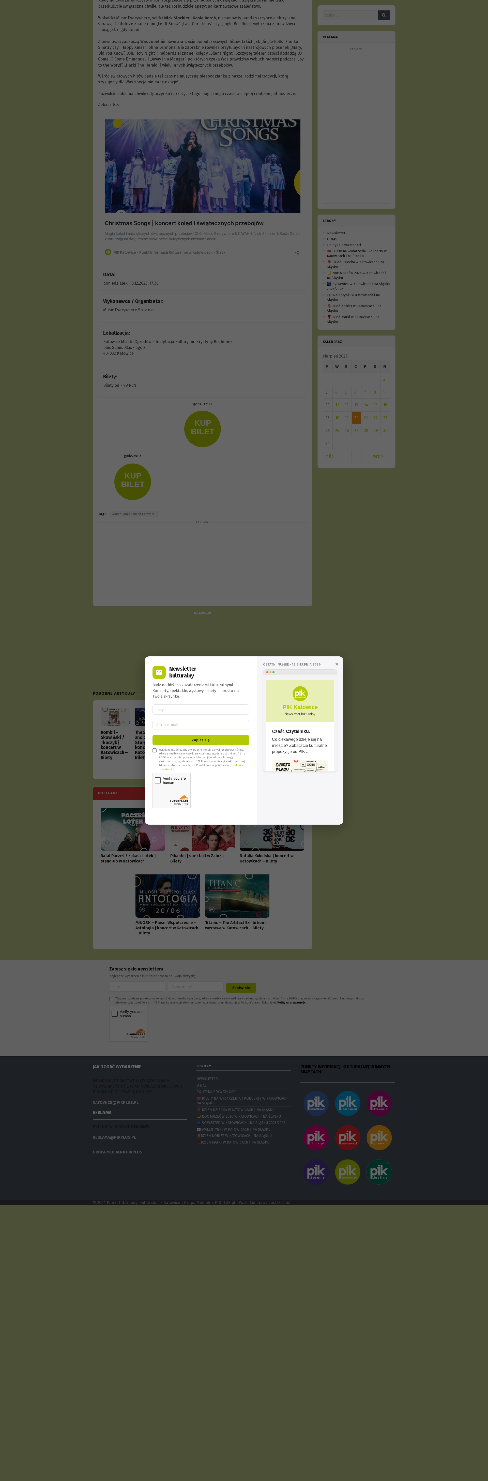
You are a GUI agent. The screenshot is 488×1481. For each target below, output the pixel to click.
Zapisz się (201, 740)
